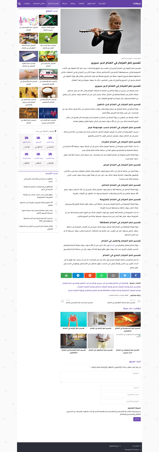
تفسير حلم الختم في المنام (100, 328)
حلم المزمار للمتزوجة (130, 291)
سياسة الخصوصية (132, 450)
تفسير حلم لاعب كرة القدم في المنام (79, 301)
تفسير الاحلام (53, 4)
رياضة (73, 4)
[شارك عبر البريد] (113, 275)
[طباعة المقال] (66, 275)
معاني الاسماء (39, 4)
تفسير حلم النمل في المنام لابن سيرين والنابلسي (28, 102)
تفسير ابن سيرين (104, 283)
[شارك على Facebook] (136, 275)
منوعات (27, 4)
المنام (112, 245)
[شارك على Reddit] (90, 275)
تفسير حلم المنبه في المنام (73, 328)
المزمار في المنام (120, 283)
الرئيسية (102, 4)
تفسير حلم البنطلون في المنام (101, 350)
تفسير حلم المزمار (70, 283)
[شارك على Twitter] (125, 275)
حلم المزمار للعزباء (85, 287)
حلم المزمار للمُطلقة (111, 291)
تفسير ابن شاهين (87, 283)
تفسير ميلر (134, 287)
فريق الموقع (114, 446)
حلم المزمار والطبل (93, 291)
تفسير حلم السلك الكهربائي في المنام (121, 301)
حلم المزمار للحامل (103, 287)
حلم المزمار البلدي (120, 287)
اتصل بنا (136, 446)
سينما (64, 4)
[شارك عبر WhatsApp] (101, 275)
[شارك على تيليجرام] (78, 275)
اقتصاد (81, 4)
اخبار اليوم (91, 4)
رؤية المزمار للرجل (75, 291)
